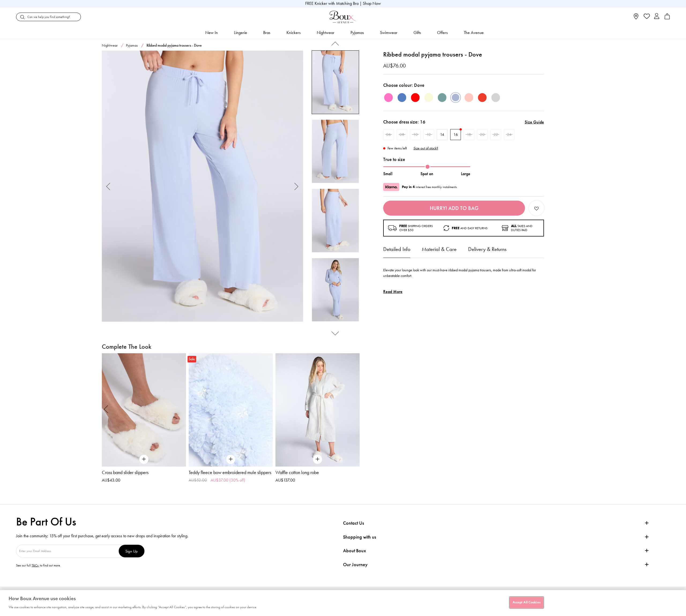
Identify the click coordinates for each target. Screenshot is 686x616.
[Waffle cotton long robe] (317, 410)
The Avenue (474, 32)
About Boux (354, 551)
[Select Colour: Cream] (428, 97)
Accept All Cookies (526, 602)
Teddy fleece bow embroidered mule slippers (230, 472)
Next (296, 186)
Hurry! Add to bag (454, 208)
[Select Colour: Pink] (469, 97)
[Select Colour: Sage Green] (442, 97)
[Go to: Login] (656, 16)
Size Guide (534, 122)
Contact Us (353, 523)
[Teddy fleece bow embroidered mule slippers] (231, 410)
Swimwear (388, 32)
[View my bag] (667, 18)
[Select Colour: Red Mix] (482, 97)
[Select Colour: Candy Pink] (388, 97)
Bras (266, 32)
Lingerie (240, 32)
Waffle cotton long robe (297, 472)
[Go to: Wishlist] (646, 17)
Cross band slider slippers (125, 472)
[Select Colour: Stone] (495, 97)
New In (211, 32)
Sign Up (131, 551)
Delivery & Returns (487, 249)
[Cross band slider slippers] (144, 410)
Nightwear (325, 32)
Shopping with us (359, 537)
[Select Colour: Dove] (455, 97)
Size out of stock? (425, 148)
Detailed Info (396, 249)
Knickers (293, 32)
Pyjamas (357, 32)
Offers (442, 32)
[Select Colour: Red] (415, 97)
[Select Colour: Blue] (402, 97)
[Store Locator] (636, 18)
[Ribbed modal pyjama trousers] (202, 186)
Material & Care (439, 249)
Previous (108, 186)
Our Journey (355, 565)
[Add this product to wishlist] (536, 208)
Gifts (417, 32)
